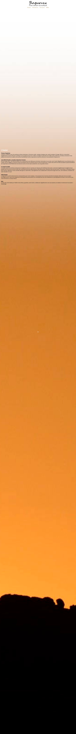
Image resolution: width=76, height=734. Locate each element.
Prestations (35, 7)
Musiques (42, 7)
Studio (29, 7)
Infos (47, 7)
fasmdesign (3, 184)
